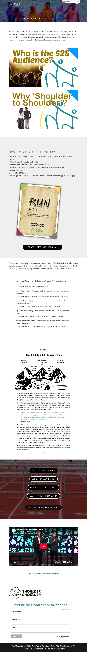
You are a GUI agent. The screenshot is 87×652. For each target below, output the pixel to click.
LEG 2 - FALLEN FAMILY (43, 479)
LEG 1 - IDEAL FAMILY (43, 470)
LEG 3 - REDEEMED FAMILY (43, 487)
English (68, 1)
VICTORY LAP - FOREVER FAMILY (43, 507)
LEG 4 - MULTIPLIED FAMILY (43, 496)
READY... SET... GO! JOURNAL (42, 247)
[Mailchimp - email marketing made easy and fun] (62, 637)
